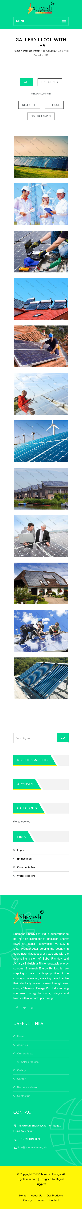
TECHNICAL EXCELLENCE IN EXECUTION (41, 393)
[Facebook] (16, 1007)
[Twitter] (24, 1007)
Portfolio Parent (31, 50)
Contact (54, 1200)
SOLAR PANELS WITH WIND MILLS (41, 441)
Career (21, 1078)
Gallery (21, 1070)
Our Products (25, 1053)
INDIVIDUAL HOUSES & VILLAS (41, 583)
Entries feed (24, 858)
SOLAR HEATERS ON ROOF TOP (41, 678)
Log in (21, 850)
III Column (49, 50)
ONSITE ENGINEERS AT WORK (41, 204)
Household (50, 82)
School (54, 105)
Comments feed (26, 867)
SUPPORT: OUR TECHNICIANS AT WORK (41, 631)
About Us (22, 1044)
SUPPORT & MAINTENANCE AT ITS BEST (41, 346)
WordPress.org (26, 875)
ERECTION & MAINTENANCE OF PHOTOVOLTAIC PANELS (41, 536)
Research (29, 105)
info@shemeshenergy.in (32, 1147)
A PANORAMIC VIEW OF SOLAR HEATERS (41, 298)
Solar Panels (41, 116)
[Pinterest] (32, 1007)
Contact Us (23, 1095)
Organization (41, 93)
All (26, 82)
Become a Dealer (27, 1087)
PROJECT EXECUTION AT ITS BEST (41, 251)
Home (17, 50)
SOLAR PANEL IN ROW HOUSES (41, 488)
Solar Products (30, 1061)
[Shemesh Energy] (41, 8)
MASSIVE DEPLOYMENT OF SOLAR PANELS (41, 156)
